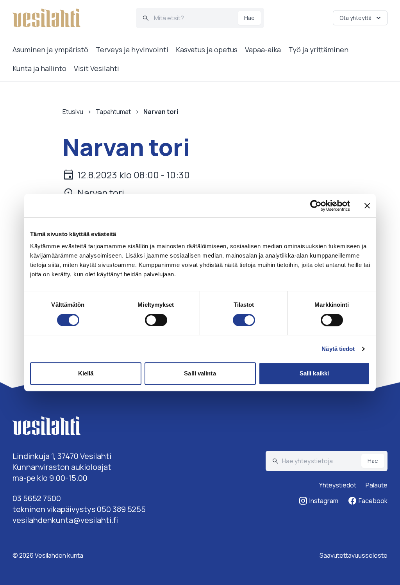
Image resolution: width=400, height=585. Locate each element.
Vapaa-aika (263, 49)
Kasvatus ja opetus (207, 49)
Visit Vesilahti (96, 68)
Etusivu (72, 111)
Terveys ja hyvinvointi (132, 49)
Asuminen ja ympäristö (50, 49)
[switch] (156, 320)
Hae (249, 17)
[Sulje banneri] (367, 205)
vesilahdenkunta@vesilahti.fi (65, 520)
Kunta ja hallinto (39, 68)
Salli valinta (200, 373)
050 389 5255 (121, 509)
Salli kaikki (314, 373)
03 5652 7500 (36, 498)
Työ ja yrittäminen (318, 49)
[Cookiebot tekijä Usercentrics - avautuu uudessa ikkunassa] (316, 206)
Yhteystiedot (337, 485)
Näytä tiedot (338, 348)
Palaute (377, 485)
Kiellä (86, 373)
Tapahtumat (113, 111)
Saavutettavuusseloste (354, 555)
